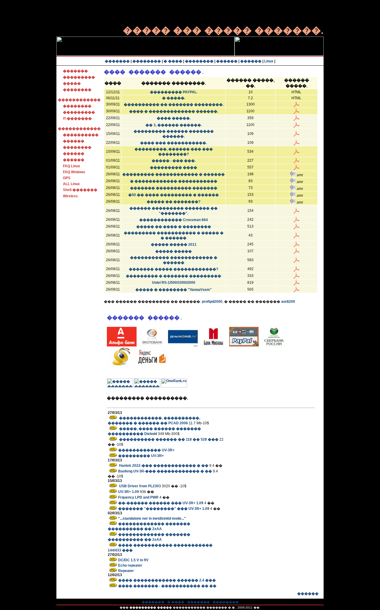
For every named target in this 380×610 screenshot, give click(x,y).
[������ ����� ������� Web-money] (122, 366)
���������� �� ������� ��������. (174, 105)
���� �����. (174, 118)
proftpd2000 (212, 302)
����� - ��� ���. (174, 161)
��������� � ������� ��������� (173, 276)
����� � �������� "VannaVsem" (173, 290)
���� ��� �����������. (173, 143)
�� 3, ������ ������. (173, 125)
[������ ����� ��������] (274, 345)
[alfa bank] (122, 345)
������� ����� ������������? (173, 269)
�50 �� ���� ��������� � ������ (173, 195)
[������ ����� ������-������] (152, 366)
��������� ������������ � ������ (173, 174)
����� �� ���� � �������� (173, 227)
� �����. (173, 98)
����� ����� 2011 (174, 244)
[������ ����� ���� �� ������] (183, 345)
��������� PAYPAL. (173, 92)
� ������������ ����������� (173, 181)
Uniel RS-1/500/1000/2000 (173, 282)
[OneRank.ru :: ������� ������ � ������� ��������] (174, 386)
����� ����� (173, 251)
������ (308, 594)
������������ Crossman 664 (173, 220)
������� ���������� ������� (173, 188)
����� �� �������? (173, 202)
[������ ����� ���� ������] (213, 345)
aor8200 (288, 302)
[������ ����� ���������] (152, 345)
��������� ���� (173, 167)
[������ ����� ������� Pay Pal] (244, 345)
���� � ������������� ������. (173, 111)
